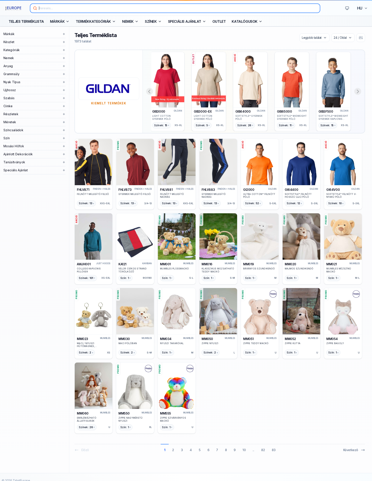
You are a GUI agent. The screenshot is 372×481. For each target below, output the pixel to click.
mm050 (207, 339)
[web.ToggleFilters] (360, 37)
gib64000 (243, 111)
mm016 (207, 264)
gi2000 (248, 189)
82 (263, 450)
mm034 (165, 339)
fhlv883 (208, 189)
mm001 (165, 264)
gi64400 (291, 189)
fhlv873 (124, 189)
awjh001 (84, 264)
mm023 (82, 339)
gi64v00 (333, 189)
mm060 (83, 413)
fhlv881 (166, 189)
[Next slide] (357, 91)
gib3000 (158, 111)
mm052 (290, 339)
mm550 (124, 413)
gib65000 (284, 111)
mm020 (290, 264)
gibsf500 (326, 111)
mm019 (248, 264)
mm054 (332, 339)
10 (244, 450)
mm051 (248, 339)
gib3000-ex (203, 111)
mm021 (331, 264)
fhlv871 (83, 189)
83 (273, 450)
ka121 (122, 264)
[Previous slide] (149, 91)
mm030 (124, 339)
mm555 (165, 413)
